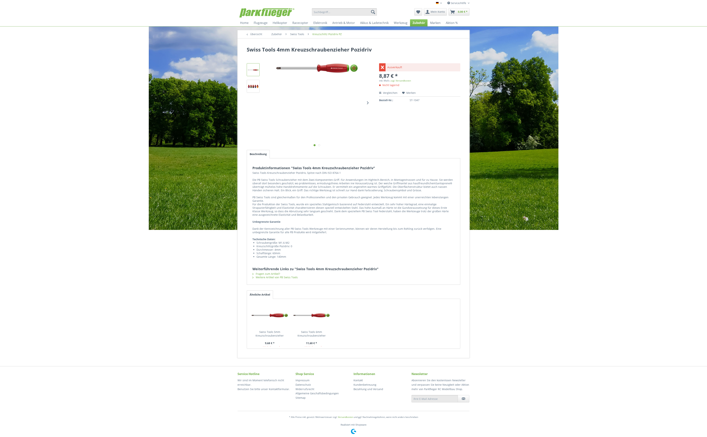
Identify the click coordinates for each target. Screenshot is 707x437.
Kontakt (358, 380)
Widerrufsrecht (305, 389)
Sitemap (301, 397)
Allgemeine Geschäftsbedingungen (317, 393)
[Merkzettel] (418, 12)
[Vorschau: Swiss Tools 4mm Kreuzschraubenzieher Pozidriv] (253, 69)
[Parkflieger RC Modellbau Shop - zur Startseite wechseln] (266, 12)
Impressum (302, 380)
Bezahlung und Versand (368, 389)
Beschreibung (258, 154)
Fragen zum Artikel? (267, 274)
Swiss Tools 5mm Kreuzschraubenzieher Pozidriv (270, 333)
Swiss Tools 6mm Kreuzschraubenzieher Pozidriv (312, 333)
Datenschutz (303, 384)
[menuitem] (344, 12)
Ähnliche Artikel (260, 294)
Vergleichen (390, 93)
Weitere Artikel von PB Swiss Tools (276, 277)
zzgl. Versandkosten (401, 80)
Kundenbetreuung (365, 384)
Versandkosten (345, 417)
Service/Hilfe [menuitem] (458, 3)
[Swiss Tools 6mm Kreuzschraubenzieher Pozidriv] (312, 315)
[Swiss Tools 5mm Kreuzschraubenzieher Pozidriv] (270, 315)
